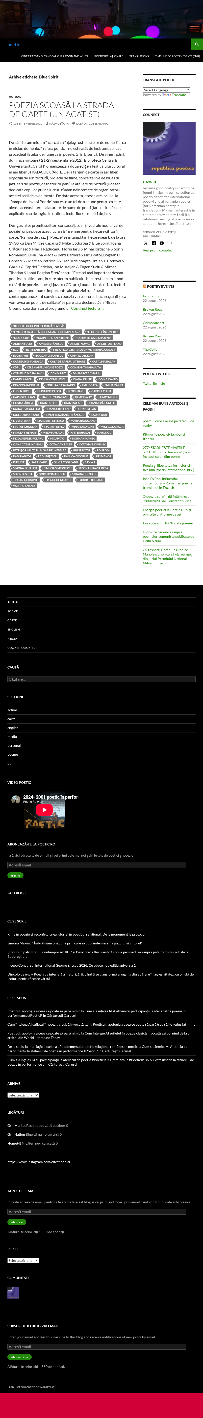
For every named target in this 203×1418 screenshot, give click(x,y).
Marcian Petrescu (50, 420)
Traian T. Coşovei (25, 479)
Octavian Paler (61, 444)
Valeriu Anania (24, 485)
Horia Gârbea (23, 402)
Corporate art (153, 323)
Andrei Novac (80, 343)
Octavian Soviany (92, 444)
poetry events (160, 286)
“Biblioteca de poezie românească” (38, 325)
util (10, 763)
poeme (12, 611)
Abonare (17, 1222)
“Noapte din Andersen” (52, 337)
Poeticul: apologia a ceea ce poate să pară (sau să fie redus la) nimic (144, 1024)
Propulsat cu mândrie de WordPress (30, 1387)
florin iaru (76, 391)
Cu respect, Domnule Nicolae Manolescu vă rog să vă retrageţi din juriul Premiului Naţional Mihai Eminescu (168, 556)
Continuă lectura (88, 308)
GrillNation (16, 1134)
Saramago (39, 462)
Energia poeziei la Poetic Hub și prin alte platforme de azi (167, 512)
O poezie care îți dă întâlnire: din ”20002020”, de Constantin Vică (168, 498)
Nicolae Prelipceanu (28, 438)
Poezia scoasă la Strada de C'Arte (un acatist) (61, 109)
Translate (179, 95)
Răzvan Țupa (59, 123)
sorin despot (22, 474)
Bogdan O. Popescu (49, 355)
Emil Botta (90, 385)
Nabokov (104, 432)
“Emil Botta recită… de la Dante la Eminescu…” (46, 331)
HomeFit (14, 1143)
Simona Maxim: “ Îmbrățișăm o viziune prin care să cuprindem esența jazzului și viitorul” (74, 943)
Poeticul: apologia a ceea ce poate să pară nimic (43, 1011)
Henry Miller (108, 397)
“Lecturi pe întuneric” (102, 331)
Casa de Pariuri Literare (67, 361)
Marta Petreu (54, 426)
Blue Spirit (20, 355)
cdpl (16, 367)
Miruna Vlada (53, 432)
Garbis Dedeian (24, 397)
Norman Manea (83, 438)
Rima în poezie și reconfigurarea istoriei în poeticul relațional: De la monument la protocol (76, 934)
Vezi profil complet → (159, 250)
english (13, 629)
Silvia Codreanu (66, 462)
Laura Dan (99, 414)
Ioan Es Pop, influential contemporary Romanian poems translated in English (167, 483)
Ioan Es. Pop (48, 402)
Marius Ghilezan (25, 426)
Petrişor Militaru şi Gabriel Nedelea (39, 450)
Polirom (103, 450)
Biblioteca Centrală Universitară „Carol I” (84, 349)
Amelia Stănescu (51, 343)
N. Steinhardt (80, 432)
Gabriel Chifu (101, 391)
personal (14, 745)
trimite (15, 875)
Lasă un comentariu (92, 123)
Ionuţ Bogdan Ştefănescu (65, 414)
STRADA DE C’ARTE (84, 474)
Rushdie (19, 462)
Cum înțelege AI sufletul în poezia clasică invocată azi (48, 1024)
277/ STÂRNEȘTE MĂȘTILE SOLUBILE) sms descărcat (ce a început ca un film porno (166, 452)
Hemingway (83, 397)
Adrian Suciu (22, 343)
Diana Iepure (82, 379)
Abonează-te (19, 1357)
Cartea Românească (28, 361)
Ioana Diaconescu (26, 408)
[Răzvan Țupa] (13, 1292)
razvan (149, 181)
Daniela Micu (22, 379)
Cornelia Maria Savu (28, 373)
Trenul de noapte (58, 479)
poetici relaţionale (108, 56)
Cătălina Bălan (103, 361)
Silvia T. (90, 462)
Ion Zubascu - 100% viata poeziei (168, 523)
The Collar (151, 349)
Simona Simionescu (58, 468)
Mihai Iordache (83, 426)
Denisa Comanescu (52, 379)
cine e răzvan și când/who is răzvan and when (54, 56)
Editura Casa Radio (61, 385)
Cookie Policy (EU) (22, 648)
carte (12, 620)
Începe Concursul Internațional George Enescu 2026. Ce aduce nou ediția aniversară (71, 965)
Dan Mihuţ (58, 373)
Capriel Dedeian (81, 355)
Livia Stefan (21, 420)
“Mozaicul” (21, 337)
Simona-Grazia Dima (93, 468)
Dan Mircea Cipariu (86, 373)
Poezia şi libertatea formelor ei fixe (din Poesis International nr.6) (168, 467)
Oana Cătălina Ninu (28, 444)
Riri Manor (103, 456)
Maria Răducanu (83, 420)
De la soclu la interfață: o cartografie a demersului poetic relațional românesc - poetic (72, 1046)
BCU (16, 349)
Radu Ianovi (22, 456)
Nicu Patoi (57, 438)
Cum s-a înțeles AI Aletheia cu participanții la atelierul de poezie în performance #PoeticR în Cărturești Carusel (97, 1048)
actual (15, 96)
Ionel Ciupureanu (26, 414)
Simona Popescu (25, 468)
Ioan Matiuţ (73, 402)
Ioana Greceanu (59, 408)
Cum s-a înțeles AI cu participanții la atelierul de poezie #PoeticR (56, 1060)
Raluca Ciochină (76, 456)
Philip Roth (81, 450)
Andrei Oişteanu (109, 343)
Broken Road (153, 309)
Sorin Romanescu (52, 474)
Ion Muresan (86, 408)
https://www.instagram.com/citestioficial (38, 1162)
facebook (16, 893)
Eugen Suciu (21, 391)
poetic (13, 44)
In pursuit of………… (157, 296)
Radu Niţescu (47, 456)
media (12, 638)
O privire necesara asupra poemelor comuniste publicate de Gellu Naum (168, 536)
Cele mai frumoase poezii (45, 367)
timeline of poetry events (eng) (177, 56)
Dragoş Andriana (26, 385)
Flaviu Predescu (49, 391)
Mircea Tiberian (24, 432)
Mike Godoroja (112, 426)
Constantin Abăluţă (85, 367)
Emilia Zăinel (114, 385)
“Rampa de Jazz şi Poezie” (93, 337)
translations (139, 56)
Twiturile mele (154, 383)
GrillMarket (16, 1125)
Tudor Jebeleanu (90, 479)
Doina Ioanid (108, 379)
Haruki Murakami (55, 397)
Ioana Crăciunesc (102, 402)
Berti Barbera (35, 349)
